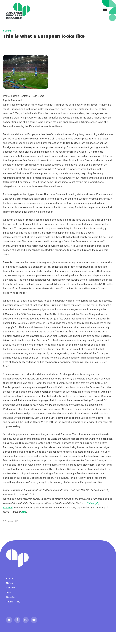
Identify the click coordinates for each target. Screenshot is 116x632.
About (9, 578)
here (23, 511)
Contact (10, 587)
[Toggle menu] (105, 9)
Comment (9, 31)
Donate (10, 597)
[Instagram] (26, 620)
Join (8, 592)
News (9, 583)
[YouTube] (34, 620)
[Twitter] (9, 620)
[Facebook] (17, 620)
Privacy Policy (13, 602)
